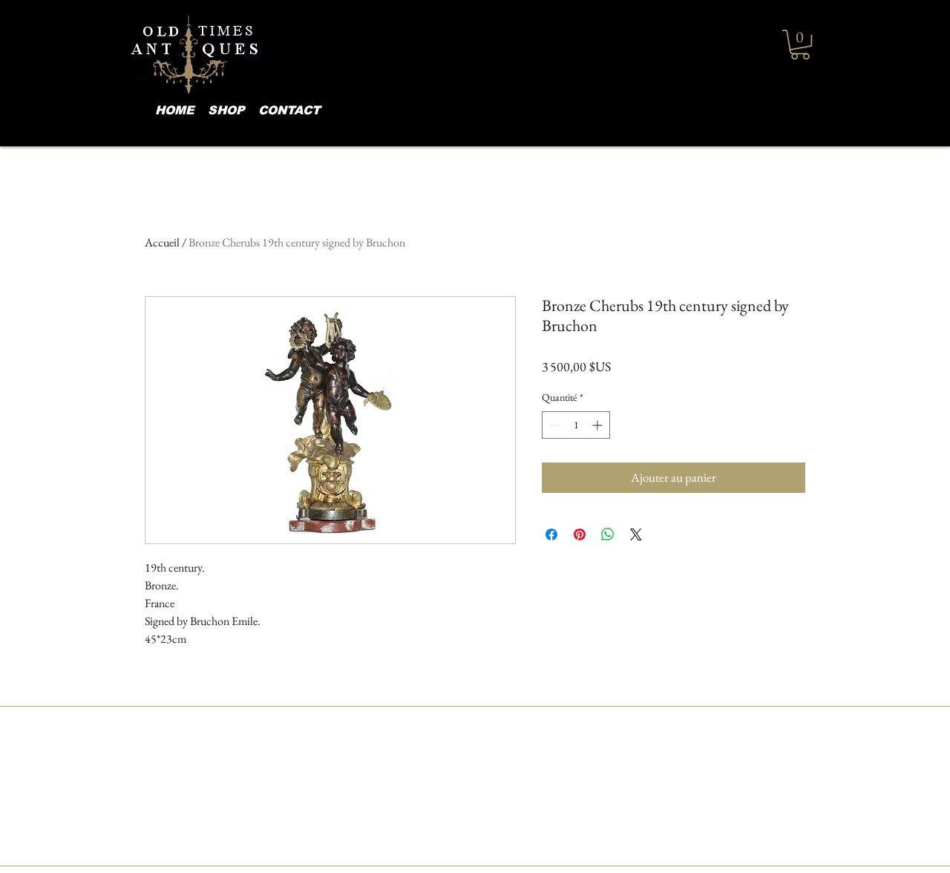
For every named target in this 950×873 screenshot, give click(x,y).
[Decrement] (553, 425)
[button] (800, 44)
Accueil (162, 242)
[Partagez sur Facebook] (551, 534)
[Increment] (598, 425)
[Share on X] (636, 534)
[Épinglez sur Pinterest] (580, 534)
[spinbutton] (576, 425)
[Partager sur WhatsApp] (608, 534)
